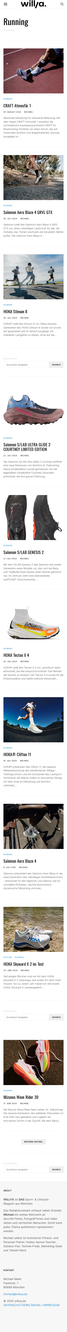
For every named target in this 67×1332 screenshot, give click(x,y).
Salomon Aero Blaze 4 (19, 861)
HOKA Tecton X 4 (16, 655)
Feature (7, 957)
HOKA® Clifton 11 (17, 754)
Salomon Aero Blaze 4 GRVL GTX (27, 212)
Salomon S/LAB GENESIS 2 (23, 552)
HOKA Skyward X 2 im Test (23, 964)
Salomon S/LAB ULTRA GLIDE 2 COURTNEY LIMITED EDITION (26, 446)
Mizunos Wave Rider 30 (20, 1097)
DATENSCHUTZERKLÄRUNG (22, 1305)
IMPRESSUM (51, 1305)
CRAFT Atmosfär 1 (17, 105)
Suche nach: (10, 359)
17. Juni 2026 (10, 1103)
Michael (28, 112)
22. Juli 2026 (10, 455)
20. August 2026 (12, 112)
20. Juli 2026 (10, 661)
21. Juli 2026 (10, 558)
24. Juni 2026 (10, 970)
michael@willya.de (15, 1294)
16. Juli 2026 (10, 760)
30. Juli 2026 (10, 218)
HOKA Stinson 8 (15, 311)
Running (8, 99)
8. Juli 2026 (9, 867)
